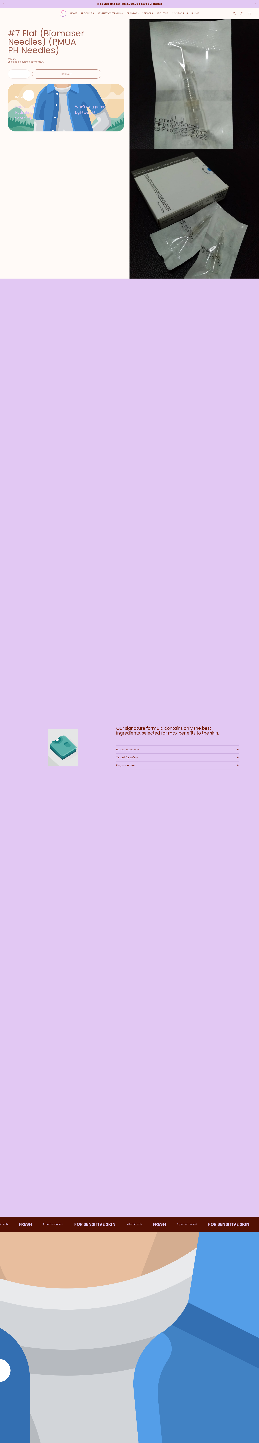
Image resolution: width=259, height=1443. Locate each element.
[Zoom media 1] (194, 84)
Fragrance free (125, 765)
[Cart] (249, 13)
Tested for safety (127, 757)
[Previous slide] (4, 4)
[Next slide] (255, 4)
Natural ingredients (128, 749)
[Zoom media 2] (194, 214)
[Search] (234, 13)
